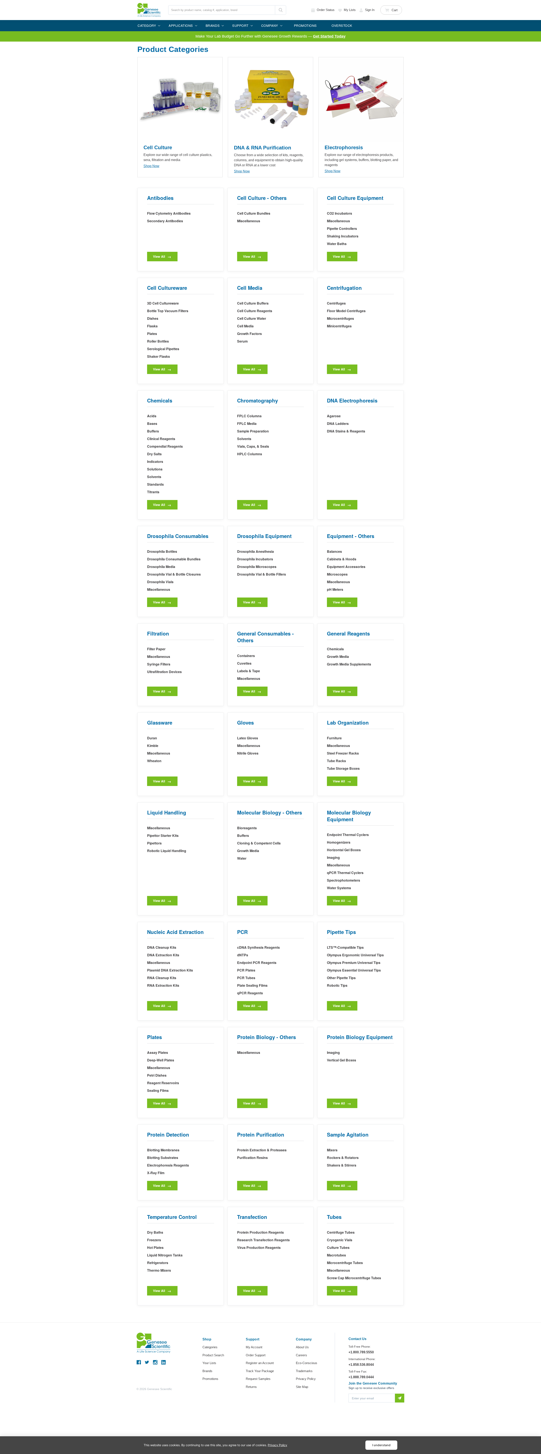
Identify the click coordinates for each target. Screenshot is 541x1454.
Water (241, 858)
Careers (301, 1355)
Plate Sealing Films (252, 985)
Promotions (210, 1379)
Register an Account (260, 1363)
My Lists (350, 10)
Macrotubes (336, 1255)
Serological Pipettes (163, 348)
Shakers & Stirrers (341, 1165)
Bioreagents (247, 827)
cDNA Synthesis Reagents (258, 947)
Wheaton (154, 760)
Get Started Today (329, 36)
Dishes (152, 318)
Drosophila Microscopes (256, 566)
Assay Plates (157, 1052)
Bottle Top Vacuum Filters (167, 310)
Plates (152, 333)
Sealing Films (158, 1090)
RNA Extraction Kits (163, 985)
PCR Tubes (246, 977)
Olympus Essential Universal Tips (354, 970)
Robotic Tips (337, 985)
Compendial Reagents (165, 446)
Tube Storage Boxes (343, 768)
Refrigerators (157, 1262)
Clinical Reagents (161, 438)
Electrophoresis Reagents (168, 1165)
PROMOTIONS (305, 25)
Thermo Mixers (159, 1270)
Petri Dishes (157, 1075)
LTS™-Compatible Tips (345, 947)
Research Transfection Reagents (263, 1239)
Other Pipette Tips (341, 977)
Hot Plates (155, 1247)
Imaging (333, 857)
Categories (209, 1347)
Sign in (369, 10)
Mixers (332, 1150)
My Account (254, 1347)
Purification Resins (252, 1157)
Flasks (152, 326)
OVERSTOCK (342, 25)
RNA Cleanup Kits (161, 977)
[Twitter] (147, 1362)
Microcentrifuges (340, 318)
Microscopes (337, 574)
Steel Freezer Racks (343, 753)
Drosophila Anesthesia (255, 551)
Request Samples (258, 1379)
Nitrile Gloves (247, 753)
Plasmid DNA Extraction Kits (170, 970)
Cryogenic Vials (339, 1239)
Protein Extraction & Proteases (262, 1150)
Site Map (302, 1387)
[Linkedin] (163, 1362)
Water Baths (337, 243)
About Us (302, 1347)
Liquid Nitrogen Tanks (165, 1255)
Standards (155, 484)
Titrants (153, 491)
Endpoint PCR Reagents (256, 962)
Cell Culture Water (251, 318)
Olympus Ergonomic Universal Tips (355, 955)
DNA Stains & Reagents (346, 431)
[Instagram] (155, 1362)
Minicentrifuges (339, 326)
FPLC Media (247, 423)
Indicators (155, 461)
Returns (251, 1387)
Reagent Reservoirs (163, 1082)
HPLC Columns (249, 453)
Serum (242, 341)
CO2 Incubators (339, 213)
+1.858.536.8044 (361, 1364)
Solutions (155, 469)
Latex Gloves (247, 738)
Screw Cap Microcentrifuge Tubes (354, 1277)
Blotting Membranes (163, 1150)
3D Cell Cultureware (163, 303)
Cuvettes (244, 663)
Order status (326, 10)
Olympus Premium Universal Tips (353, 962)
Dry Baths (155, 1232)
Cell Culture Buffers (253, 303)
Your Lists (209, 1363)
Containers (246, 655)
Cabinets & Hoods (341, 559)
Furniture (334, 738)
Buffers (153, 431)
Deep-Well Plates (160, 1060)
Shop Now (151, 166)
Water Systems (339, 887)
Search (280, 10)
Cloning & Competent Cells (259, 843)
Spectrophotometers (343, 880)
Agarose (334, 415)
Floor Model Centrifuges (346, 310)
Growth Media (338, 656)
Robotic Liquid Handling (166, 850)
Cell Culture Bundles (253, 213)
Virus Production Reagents (259, 1247)
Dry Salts (154, 453)
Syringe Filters (158, 664)
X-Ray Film (155, 1172)
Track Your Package (260, 1371)
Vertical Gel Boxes (341, 1060)
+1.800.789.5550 (361, 1352)
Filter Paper (156, 648)
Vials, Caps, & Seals (253, 446)
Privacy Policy (306, 1379)
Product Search (213, 1355)
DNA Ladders (338, 423)
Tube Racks (336, 760)
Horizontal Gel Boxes (344, 849)
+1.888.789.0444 (361, 1377)
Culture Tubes (338, 1247)
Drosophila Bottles (162, 551)
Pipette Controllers (342, 228)
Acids (151, 415)
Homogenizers (338, 842)
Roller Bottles (158, 341)
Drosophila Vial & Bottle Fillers (261, 574)
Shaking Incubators (342, 236)
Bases (152, 423)
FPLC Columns (249, 415)
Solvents (154, 476)
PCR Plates (246, 970)
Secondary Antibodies (165, 220)
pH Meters (335, 589)
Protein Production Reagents (260, 1232)
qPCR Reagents (250, 993)
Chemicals (335, 648)
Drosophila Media (161, 566)
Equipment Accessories (346, 566)
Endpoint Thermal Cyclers (348, 834)
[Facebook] (139, 1362)
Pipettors (154, 843)
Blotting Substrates (162, 1157)
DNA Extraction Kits (163, 955)
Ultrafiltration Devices (164, 671)
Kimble (152, 745)
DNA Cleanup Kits (161, 947)
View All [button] (159, 256)
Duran (152, 738)
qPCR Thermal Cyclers (345, 872)
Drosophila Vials (160, 581)
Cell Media (245, 326)
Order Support (255, 1355)
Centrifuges (336, 303)
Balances (334, 551)
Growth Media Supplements (349, 664)
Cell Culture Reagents (254, 310)
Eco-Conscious (306, 1363)
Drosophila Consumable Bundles (174, 559)
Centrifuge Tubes (341, 1232)
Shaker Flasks (158, 356)
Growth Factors (249, 333)
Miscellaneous (248, 220)
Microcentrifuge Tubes (345, 1262)
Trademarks (304, 1371)
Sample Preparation (253, 431)
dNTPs (242, 955)
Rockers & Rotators (343, 1157)
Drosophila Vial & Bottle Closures (174, 574)
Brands (207, 1371)
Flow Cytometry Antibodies (169, 213)
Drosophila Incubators (255, 559)
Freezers (154, 1239)
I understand (381, 1445)
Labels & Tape (248, 670)
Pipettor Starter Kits (163, 835)
